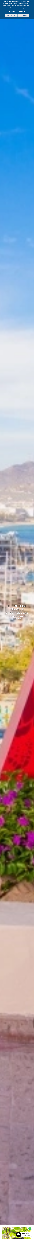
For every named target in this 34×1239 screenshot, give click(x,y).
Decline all (11, 15)
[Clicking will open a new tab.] (30, 1229)
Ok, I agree (23, 15)
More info (22, 11)
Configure (11, 11)
